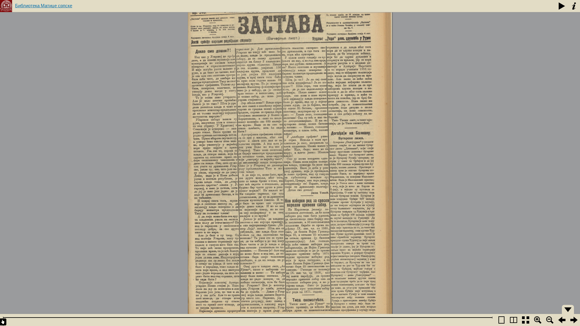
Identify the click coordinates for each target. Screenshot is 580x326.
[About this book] (574, 6)
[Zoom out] (550, 320)
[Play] (562, 6)
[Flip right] (574, 320)
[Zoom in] (538, 320)
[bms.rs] (6, 6)
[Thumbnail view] (526, 320)
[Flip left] (562, 320)
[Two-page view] (513, 320)
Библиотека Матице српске (43, 5)
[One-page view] (501, 320)
